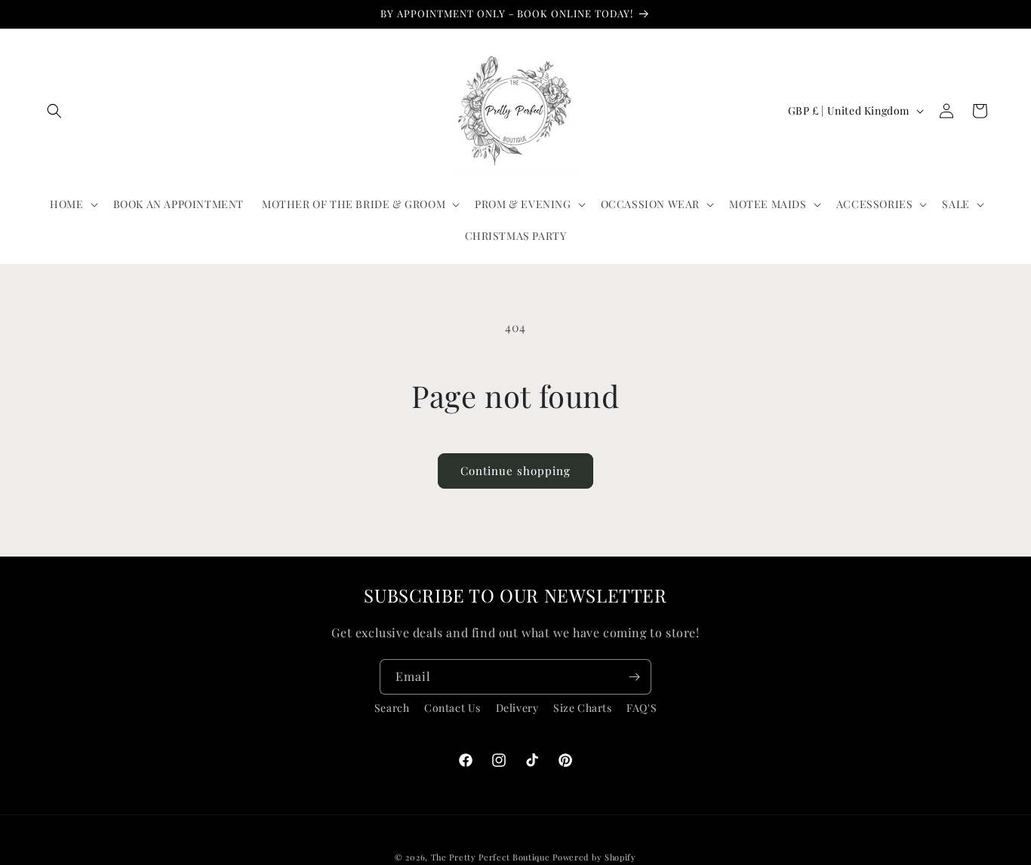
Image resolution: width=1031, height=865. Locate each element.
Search (392, 708)
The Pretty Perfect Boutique (492, 857)
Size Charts (582, 708)
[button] (54, 110)
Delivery (517, 708)
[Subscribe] (634, 677)
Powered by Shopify (594, 857)
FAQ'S (641, 708)
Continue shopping (515, 470)
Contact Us (452, 708)
